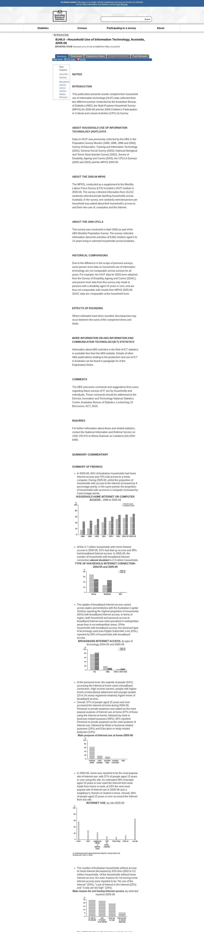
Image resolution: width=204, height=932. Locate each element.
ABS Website (122, 4)
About (160, 28)
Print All (82, 59)
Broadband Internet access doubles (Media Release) (64, 89)
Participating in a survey (121, 28)
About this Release (63, 75)
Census (82, 28)
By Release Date (61, 35)
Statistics (43, 28)
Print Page (71, 59)
